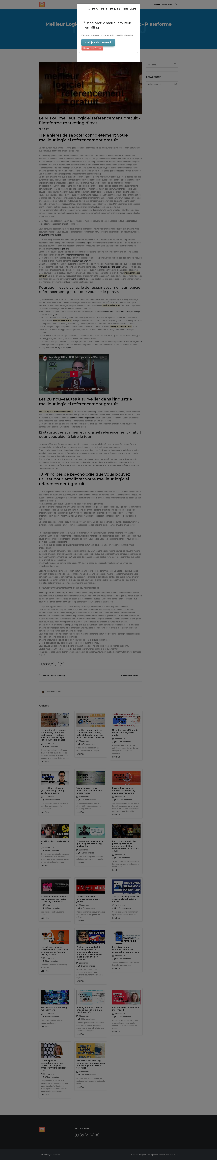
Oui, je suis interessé (98, 42)
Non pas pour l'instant (92, 48)
